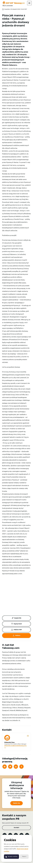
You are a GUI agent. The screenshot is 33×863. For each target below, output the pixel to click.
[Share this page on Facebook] (21, 766)
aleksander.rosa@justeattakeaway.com (15, 745)
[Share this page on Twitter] (10, 766)
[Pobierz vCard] (28, 736)
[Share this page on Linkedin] (16, 766)
